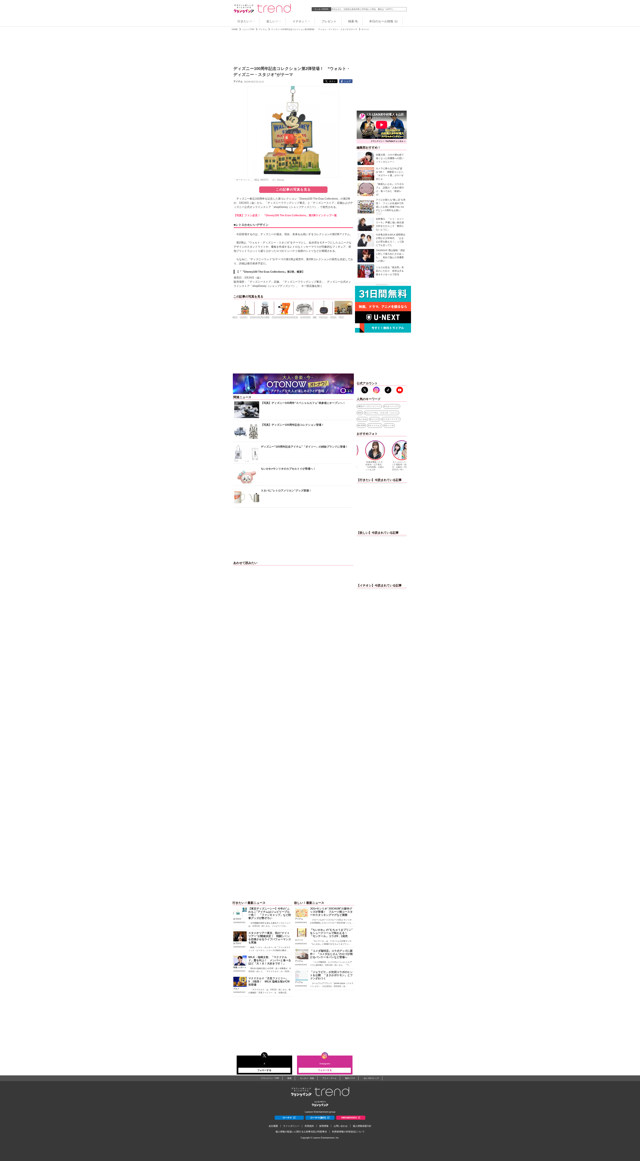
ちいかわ (363, 419)
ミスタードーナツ (392, 419)
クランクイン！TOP (270, 1078)
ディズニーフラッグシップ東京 (259, 317)
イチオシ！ (300, 21)
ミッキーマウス (305, 317)
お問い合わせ (341, 1126)
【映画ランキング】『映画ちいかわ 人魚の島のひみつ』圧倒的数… (362, 9)
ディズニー (243, 317)
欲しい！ (272, 21)
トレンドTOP (248, 29)
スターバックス (392, 406)
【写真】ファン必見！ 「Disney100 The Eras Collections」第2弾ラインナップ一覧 (285, 215)
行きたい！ (245, 21)
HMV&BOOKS (349, 1117)
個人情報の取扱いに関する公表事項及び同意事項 (301, 1131)
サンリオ (390, 425)
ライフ (341, 317)
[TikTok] (388, 390)
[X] (364, 390)
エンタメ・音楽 (307, 1078)
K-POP (362, 425)
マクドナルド (375, 425)
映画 (290, 1078)
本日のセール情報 (383, 21)
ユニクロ (375, 419)
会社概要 (273, 1126)
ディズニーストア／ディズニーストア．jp (284, 317)
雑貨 (314, 317)
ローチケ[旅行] (318, 1117)
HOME (235, 29)
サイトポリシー (291, 1126)
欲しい (235, 317)
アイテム (263, 29)
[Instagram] (376, 390)
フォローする (264, 1070)
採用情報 (323, 1126)
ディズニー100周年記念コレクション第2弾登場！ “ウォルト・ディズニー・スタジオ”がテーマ (314, 29)
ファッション (323, 317)
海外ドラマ (350, 1078)
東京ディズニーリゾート (370, 406)
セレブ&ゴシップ (371, 1078)
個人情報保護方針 (362, 1126)
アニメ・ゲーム (329, 1078)
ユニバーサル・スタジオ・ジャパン (382, 413)
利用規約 (309, 1126)
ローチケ (287, 1117)
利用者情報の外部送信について (348, 1131)
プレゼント (329, 21)
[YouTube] (399, 390)
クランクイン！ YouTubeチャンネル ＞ (388, 141)
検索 (351, 21)
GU (360, 413)
